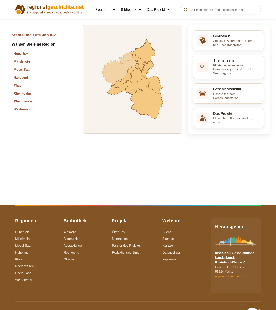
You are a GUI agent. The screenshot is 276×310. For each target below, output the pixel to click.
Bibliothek (129, 9)
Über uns (118, 232)
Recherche (71, 252)
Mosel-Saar (22, 69)
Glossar (69, 259)
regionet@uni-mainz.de (231, 275)
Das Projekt (156, 9)
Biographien (72, 238)
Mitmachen (120, 238)
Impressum (170, 259)
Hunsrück (21, 53)
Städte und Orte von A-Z (34, 35)
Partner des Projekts (126, 245)
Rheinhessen (23, 101)
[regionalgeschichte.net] (49, 9)
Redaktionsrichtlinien (126, 252)
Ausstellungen (73, 245)
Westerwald (22, 109)
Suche (166, 232)
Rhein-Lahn (22, 93)
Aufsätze (70, 232)
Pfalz (17, 85)
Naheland (21, 77)
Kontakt (167, 245)
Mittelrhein (22, 61)
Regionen (103, 9)
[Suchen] (185, 9)
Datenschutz (171, 252)
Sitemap (168, 238)
